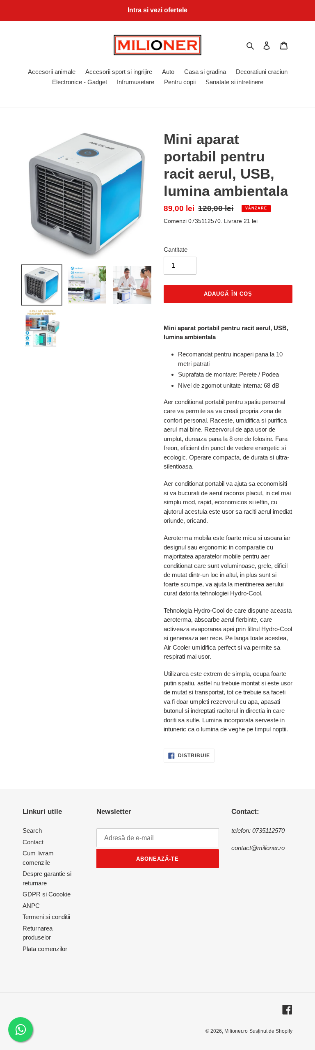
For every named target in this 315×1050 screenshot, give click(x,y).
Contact (33, 842)
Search (32, 830)
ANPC (31, 905)
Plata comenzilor (45, 948)
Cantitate (175, 249)
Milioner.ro (236, 1031)
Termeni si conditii (46, 916)
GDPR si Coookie (47, 894)
